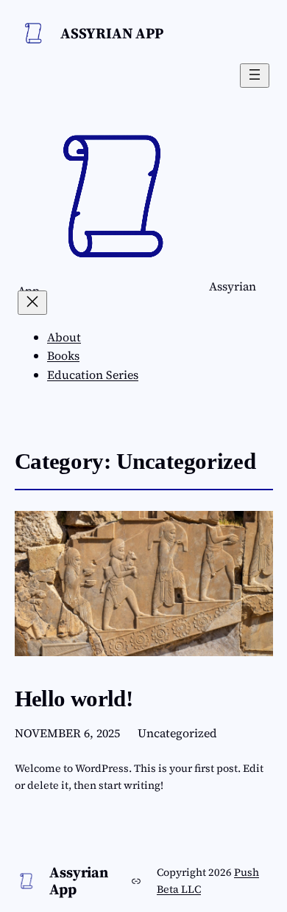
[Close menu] (32, 302)
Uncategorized (177, 733)
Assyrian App (111, 33)
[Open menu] (254, 75)
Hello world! (74, 698)
